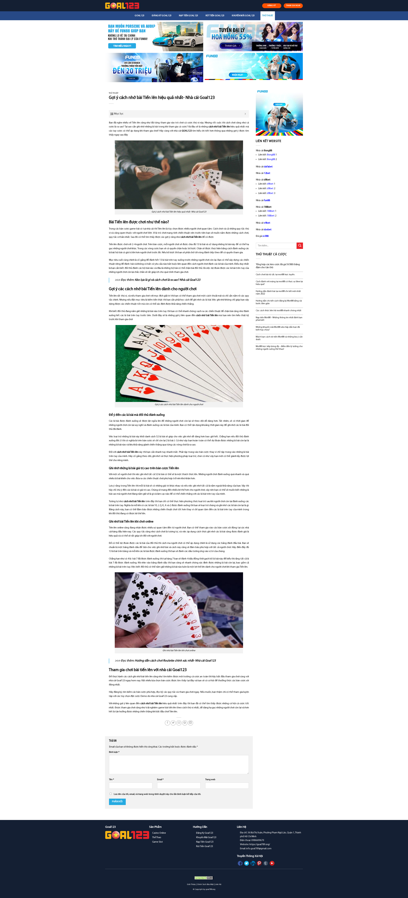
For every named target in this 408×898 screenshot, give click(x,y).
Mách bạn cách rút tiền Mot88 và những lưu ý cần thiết (279, 338)
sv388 (265, 236)
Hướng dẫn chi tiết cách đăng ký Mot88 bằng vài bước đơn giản (279, 302)
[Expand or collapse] (245, 114)
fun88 (267, 200)
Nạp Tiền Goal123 (188, 15)
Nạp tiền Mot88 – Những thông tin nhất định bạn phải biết (279, 319)
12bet (267, 173)
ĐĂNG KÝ (272, 6)
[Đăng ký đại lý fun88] (154, 36)
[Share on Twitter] (173, 723)
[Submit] (300, 246)
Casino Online (159, 833)
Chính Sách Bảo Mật (205, 884)
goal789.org (210, 889)
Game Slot (157, 842)
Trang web (210, 779)
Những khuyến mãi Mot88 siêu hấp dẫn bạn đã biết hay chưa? (278, 328)
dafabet (268, 166)
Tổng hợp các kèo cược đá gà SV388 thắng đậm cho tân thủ (278, 266)
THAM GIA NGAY (293, 6)
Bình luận (114, 752)
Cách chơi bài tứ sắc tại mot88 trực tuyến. (275, 274)
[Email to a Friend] (179, 723)
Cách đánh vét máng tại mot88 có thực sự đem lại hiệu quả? (279, 283)
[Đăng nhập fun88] (254, 67)
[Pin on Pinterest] (184, 723)
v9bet (267, 223)
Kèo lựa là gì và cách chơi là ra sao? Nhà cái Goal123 (167, 280)
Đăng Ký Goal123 (161, 15)
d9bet (270, 184)
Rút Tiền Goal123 (215, 15)
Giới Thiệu (191, 884)
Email (160, 779)
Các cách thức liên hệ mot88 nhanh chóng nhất (278, 310)
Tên (111, 779)
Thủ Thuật (267, 15)
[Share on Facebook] (167, 723)
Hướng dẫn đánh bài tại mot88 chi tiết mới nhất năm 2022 (278, 292)
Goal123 (139, 15)
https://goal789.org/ (259, 844)
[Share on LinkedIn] (190, 723)
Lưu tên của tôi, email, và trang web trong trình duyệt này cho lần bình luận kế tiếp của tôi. (157, 794)
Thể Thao (156, 837)
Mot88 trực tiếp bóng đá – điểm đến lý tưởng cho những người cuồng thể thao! (279, 347)
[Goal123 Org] (122, 6)
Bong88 (271, 155)
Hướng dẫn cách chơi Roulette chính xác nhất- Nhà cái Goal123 (175, 660)
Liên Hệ (218, 884)
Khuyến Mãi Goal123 (243, 15)
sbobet (268, 229)
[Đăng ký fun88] (279, 112)
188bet (271, 211)
